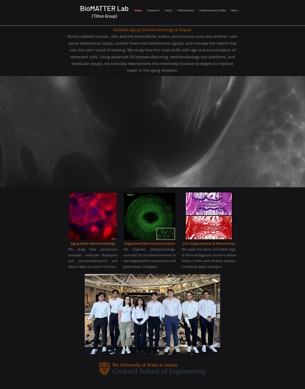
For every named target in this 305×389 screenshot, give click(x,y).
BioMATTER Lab (104, 8)
